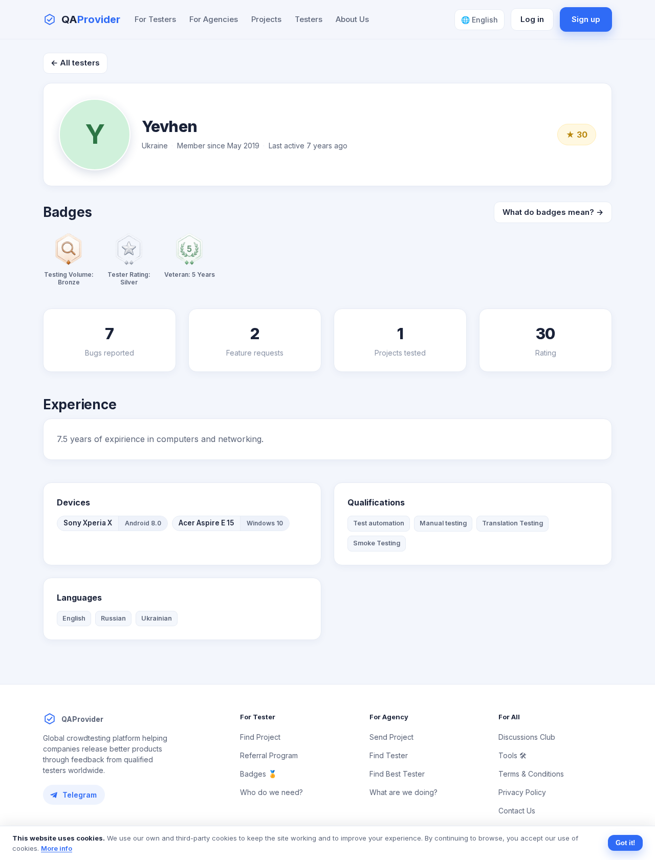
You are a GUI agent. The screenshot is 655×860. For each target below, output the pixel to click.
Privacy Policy (522, 792)
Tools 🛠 (512, 755)
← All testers (75, 63)
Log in (532, 19)
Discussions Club (526, 737)
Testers (308, 19)
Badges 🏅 (258, 773)
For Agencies (213, 19)
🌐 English (479, 19)
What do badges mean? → (553, 212)
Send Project (391, 737)
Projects (266, 19)
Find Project (260, 737)
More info (56, 848)
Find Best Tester (397, 773)
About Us (352, 19)
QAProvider (82, 719)
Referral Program (269, 755)
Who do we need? (271, 792)
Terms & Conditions (531, 773)
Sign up (586, 19)
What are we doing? (403, 792)
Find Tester (388, 755)
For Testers (155, 19)
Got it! (625, 843)
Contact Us (516, 810)
